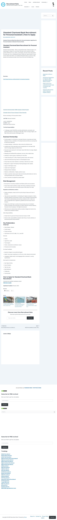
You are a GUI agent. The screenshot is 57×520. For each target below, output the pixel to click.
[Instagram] (53, 4)
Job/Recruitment (36, 2)
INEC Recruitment (5, 483)
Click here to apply (7, 282)
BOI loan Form (4, 485)
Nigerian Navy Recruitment (7, 464)
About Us (32, 516)
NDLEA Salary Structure (6, 455)
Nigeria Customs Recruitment (7, 463)
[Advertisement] (20, 21)
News (30, 2)
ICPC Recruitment (5, 470)
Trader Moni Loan (5, 482)
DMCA (42, 518)
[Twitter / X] (53, 6)
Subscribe (30, 318)
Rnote (25, 517)
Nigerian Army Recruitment (7, 460)
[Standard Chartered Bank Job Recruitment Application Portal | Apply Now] (8, 300)
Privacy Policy (45, 516)
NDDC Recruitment (5, 474)
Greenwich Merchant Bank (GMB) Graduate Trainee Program (16, 109)
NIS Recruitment (4, 466)
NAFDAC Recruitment (6, 471)
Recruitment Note (12, 4)
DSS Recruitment (5, 476)
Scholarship (44, 2)
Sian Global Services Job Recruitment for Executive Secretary (16, 79)
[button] (47, 2)
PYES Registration (5, 480)
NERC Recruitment (5, 467)
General (37, 6)
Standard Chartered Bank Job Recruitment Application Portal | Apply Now (8, 304)
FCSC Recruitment (5, 477)
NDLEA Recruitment (5, 454)
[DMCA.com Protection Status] (4, 390)
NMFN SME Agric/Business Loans (8, 488)
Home (25, 2)
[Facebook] (53, 3)
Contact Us (38, 516)
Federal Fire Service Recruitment (8, 479)
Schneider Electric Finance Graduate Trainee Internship (14, 112)
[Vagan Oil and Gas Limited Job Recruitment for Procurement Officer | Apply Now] (31, 300)
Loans (33, 6)
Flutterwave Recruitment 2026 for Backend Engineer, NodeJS (48, 91)
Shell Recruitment (5, 486)
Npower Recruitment (6, 473)
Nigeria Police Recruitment (7, 461)
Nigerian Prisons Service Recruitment (9, 458)
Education (26, 6)
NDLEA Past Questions (6, 457)
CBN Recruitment (5, 468)
